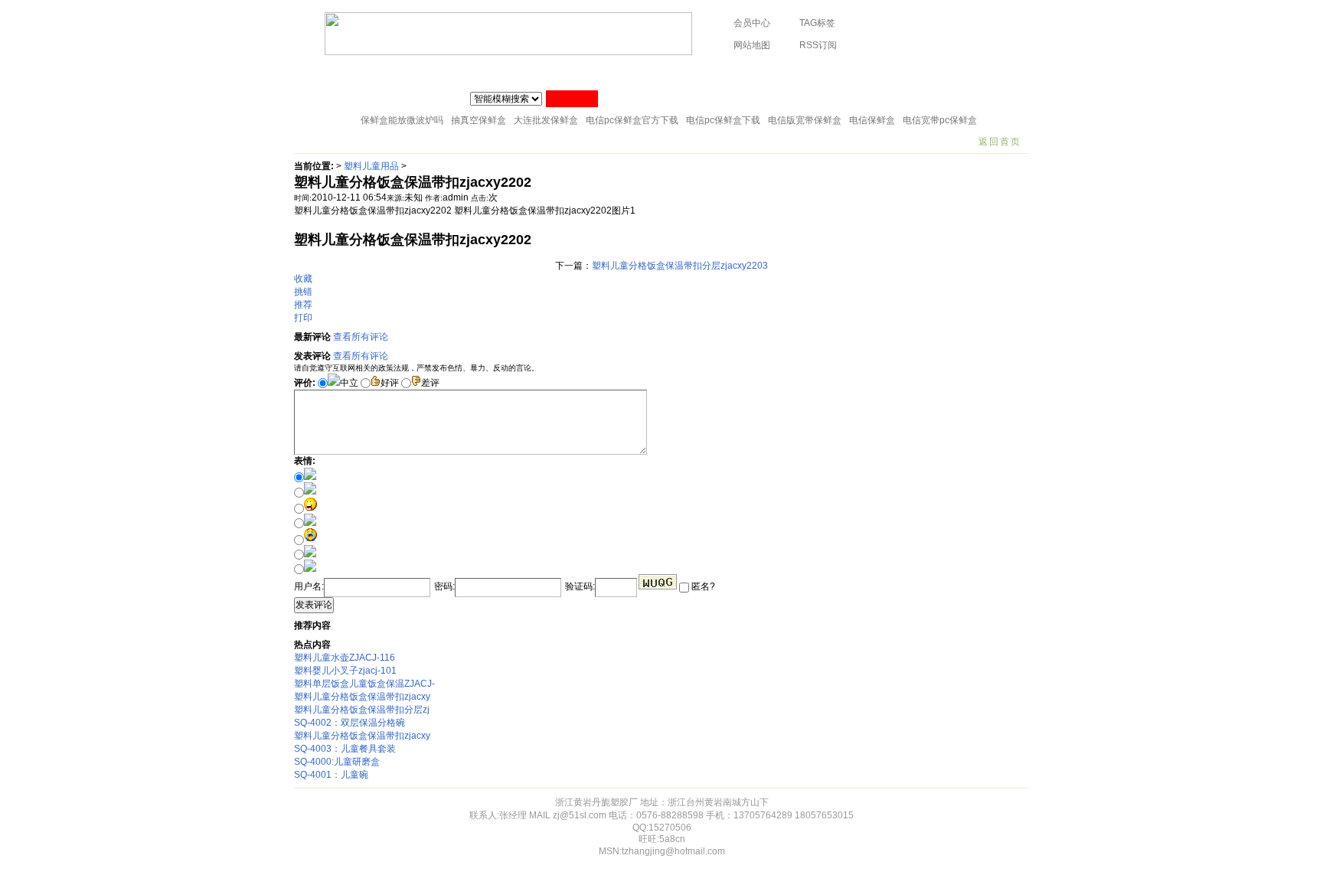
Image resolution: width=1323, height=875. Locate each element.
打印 (303, 317)
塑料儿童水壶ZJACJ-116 (344, 657)
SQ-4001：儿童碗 (331, 774)
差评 (430, 382)
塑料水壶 (965, 72)
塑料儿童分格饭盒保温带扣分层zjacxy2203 (680, 265)
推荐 (303, 304)
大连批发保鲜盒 (546, 120)
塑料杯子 (366, 72)
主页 (314, 72)
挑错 (303, 291)
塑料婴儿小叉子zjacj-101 (345, 670)
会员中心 (751, 23)
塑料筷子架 (580, 72)
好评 (390, 382)
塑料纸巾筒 (510, 72)
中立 (349, 382)
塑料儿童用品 (371, 166)
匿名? (702, 586)
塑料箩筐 (774, 72)
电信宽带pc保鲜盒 (940, 120)
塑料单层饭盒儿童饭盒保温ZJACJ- (364, 683)
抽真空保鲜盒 (478, 120)
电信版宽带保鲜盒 (804, 120)
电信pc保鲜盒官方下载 (632, 120)
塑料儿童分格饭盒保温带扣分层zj (362, 709)
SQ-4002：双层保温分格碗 (349, 722)
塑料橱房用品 (435, 72)
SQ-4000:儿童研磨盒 (337, 761)
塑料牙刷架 (710, 72)
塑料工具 (644, 72)
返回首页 (999, 141)
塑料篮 (830, 72)
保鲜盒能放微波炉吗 (402, 120)
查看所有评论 (360, 336)
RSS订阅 (818, 45)
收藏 (303, 278)
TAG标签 (817, 23)
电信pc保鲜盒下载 (723, 120)
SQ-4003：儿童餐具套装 (345, 748)
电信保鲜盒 (872, 120)
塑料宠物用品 (895, 72)
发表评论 (314, 604)
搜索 (572, 98)
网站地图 (751, 45)
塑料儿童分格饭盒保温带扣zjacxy (362, 696)
